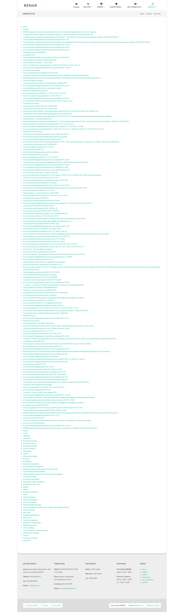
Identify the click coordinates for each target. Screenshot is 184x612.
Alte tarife (26, 512)
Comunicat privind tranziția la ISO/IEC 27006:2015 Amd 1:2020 (46, 328)
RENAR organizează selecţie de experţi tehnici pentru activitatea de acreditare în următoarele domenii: (60, 428)
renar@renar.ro (33, 585)
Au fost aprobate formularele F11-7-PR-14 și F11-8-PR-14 (44, 93)
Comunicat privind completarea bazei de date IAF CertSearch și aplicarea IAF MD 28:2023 (56, 382)
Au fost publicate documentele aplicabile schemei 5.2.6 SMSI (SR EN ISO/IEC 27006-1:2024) (57, 344)
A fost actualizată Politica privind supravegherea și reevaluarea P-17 (47, 221)
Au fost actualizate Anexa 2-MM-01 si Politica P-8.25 (42, 369)
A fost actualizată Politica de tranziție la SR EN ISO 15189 (44, 241)
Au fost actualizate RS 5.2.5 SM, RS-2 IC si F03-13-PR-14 (43, 387)
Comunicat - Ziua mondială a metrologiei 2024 (40, 392)
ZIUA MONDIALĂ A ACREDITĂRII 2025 (38, 323)
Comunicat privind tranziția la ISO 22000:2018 (40, 144)
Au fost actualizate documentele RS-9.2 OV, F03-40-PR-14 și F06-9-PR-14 (50, 244)
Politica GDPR (56, 605)
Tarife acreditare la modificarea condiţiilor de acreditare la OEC (46, 507)
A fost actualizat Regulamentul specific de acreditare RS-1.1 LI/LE (47, 395)
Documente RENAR (30, 492)
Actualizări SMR (29, 55)
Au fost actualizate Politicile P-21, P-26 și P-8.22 (40, 157)
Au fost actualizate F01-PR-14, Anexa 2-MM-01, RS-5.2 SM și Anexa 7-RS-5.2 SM (53, 408)
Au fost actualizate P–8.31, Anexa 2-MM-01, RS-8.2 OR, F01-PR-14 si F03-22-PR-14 (54, 254)
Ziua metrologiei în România (33, 80)
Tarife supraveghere (30, 500)
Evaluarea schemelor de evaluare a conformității (40, 469)
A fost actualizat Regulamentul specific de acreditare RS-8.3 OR (46, 170)
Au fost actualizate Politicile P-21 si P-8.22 (38, 190)
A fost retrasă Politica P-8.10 (33, 418)
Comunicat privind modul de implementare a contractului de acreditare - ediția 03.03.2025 (55, 310)
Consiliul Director (29, 443)
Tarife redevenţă (29, 510)
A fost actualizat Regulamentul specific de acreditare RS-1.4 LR (46, 318)
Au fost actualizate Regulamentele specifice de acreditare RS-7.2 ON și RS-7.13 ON (53, 126)
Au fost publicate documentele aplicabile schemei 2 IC (42, 346)
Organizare (27, 451)
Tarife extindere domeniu (32, 505)
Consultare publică (30, 477)
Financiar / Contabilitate (32, 523)
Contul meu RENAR (31, 605)
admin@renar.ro (138, 605)
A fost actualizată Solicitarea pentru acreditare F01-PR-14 (44, 372)
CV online (44, 605)
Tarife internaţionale (30, 520)
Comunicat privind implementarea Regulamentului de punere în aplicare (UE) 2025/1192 (55, 188)
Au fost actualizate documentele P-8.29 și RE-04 (40, 73)
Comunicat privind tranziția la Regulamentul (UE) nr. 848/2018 (45, 313)
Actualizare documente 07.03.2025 (36, 405)
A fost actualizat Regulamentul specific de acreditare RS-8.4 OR (46, 98)
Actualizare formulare (31, 103)
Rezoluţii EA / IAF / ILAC (32, 484)
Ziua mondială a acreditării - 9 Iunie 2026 (37, 62)
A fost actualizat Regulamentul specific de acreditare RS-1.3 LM (46, 336)
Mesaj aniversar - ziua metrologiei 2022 (37, 119)
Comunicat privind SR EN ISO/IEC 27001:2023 (40, 106)
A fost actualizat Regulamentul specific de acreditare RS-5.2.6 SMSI (47, 257)
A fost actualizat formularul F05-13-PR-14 (38, 147)
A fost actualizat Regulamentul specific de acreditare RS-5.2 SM (46, 47)
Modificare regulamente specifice (35, 91)
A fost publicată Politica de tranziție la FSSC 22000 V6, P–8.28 (45, 167)
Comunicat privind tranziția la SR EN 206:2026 (40, 60)
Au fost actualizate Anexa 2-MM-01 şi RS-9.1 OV (41, 216)
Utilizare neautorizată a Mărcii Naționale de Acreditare (43, 474)
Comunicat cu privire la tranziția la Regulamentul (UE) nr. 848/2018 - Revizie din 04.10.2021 (56, 75)
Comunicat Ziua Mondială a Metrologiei (37, 385)
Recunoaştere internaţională (33, 466)
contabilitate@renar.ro (67, 588)
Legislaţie (26, 436)
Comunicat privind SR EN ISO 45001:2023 (38, 206)
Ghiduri (25, 487)
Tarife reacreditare (30, 502)
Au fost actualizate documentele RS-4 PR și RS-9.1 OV (42, 264)
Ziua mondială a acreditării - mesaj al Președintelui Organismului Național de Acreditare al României (59, 397)
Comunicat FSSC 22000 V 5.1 (33, 149)
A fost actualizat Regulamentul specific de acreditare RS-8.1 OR (46, 85)
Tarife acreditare (29, 497)
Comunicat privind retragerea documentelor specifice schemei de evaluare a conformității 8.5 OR (58, 34)
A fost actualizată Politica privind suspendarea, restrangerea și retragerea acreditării (53, 298)
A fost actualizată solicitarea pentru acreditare (40, 183)
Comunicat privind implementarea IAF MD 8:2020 (41, 200)
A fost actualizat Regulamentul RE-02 (36, 390)
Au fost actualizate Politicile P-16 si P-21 (38, 331)
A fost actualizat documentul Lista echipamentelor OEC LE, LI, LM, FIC (48, 124)
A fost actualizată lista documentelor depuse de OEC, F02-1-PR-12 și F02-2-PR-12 (53, 247)
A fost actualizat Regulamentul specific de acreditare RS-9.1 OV (46, 226)
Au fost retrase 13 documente (34, 423)
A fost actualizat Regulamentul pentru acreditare (40, 152)
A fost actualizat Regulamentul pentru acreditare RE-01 (43, 305)
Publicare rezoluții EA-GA (32, 131)
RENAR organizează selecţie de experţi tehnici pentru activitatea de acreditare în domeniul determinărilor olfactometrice (66, 351)
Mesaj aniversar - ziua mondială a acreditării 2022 (41, 193)
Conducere (27, 438)
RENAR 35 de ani (29, 316)
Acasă (142, 14)
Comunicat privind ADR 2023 (33, 341)
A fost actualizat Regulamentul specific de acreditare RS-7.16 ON (47, 45)
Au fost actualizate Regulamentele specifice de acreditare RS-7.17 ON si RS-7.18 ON (54, 359)
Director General (29, 448)
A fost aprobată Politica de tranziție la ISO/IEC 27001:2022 (44, 374)
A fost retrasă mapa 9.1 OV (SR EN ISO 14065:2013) (42, 229)
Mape (25, 489)
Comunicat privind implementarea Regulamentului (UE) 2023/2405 (47, 114)
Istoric (25, 433)
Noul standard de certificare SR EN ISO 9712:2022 (41, 272)
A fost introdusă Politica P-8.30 (34, 364)
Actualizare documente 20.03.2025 (36, 198)
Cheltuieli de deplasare (31, 515)
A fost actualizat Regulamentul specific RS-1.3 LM (41, 415)
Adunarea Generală (30, 441)
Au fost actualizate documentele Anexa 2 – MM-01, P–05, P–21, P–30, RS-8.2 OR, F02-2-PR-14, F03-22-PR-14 (63, 129)
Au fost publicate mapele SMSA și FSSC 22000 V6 (41, 211)
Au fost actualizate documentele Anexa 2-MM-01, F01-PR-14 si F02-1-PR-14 (51, 65)
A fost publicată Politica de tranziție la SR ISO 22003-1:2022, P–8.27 (48, 101)
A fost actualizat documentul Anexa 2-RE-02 (39, 252)
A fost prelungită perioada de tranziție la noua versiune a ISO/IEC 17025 (49, 400)
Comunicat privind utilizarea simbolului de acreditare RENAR (45, 379)
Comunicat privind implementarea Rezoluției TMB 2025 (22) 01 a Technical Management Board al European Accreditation (67, 116)
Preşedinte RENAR (30, 446)
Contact (149, 14)
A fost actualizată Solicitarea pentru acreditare (40, 275)
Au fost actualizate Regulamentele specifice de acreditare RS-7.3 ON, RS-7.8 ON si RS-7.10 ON (57, 203)
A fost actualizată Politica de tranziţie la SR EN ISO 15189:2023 (46, 57)
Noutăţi (25, 29)
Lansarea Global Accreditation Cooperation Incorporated (44, 262)
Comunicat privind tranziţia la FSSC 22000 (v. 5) (40, 208)
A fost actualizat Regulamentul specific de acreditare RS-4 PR (45, 377)
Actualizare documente (31, 70)
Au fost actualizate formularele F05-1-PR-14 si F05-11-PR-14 (45, 195)
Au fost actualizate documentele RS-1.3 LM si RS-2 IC (42, 96)
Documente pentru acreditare (34, 482)
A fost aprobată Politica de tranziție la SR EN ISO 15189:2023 (45, 293)
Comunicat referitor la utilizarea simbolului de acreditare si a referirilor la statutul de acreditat (57, 420)
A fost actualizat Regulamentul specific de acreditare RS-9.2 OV (46, 165)
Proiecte (26, 459)
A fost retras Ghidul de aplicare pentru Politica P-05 (42, 139)
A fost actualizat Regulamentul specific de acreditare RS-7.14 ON (47, 68)
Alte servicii (27, 517)
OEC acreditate (28, 528)
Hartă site (26, 540)
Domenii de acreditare (31, 464)
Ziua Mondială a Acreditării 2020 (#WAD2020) (40, 287)
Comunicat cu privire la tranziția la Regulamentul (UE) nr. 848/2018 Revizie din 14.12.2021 (55, 162)
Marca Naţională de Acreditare (34, 471)
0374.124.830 (154, 605)
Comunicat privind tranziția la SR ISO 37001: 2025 (41, 223)
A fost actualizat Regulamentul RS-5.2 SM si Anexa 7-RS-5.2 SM (46, 185)
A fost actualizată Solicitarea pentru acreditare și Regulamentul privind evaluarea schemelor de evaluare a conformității (66, 234)
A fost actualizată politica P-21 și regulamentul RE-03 (42, 303)
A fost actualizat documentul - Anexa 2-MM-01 (40, 172)
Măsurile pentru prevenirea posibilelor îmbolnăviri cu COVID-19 (46, 236)
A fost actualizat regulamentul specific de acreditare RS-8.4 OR (46, 134)
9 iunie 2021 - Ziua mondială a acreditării (37, 249)
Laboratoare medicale (31, 533)
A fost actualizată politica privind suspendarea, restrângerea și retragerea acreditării (53, 402)
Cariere (25, 454)
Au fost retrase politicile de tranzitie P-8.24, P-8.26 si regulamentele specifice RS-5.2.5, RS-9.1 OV (58, 326)
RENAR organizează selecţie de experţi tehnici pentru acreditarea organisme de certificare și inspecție (59, 32)
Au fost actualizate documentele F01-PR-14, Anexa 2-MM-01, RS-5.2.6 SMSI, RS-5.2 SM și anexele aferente (62, 175)
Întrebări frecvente (30, 525)
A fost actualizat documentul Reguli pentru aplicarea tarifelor (45, 137)
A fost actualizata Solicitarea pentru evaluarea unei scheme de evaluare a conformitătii (54, 218)
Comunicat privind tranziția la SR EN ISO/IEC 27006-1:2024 (45, 410)
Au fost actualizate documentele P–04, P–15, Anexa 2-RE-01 (45, 231)
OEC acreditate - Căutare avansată (35, 530)
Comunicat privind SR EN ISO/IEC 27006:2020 (40, 277)
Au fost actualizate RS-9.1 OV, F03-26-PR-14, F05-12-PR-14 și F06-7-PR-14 (51, 308)
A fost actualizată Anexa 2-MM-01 (36, 154)
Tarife (25, 494)
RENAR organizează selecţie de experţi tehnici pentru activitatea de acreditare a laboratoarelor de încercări (62, 78)
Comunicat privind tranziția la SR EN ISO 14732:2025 (42, 280)
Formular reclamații (30, 538)
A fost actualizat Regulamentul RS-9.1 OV (38, 259)
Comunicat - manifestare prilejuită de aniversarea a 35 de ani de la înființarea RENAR (53, 285)
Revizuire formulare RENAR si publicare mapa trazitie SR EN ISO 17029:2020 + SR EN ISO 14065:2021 (60, 111)
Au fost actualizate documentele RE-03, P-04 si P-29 (42, 333)
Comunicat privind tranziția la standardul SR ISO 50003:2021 (45, 83)
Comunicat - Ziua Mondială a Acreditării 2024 (39, 290)
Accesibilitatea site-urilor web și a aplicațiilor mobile (42, 88)
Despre (25, 431)
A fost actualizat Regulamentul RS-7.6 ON (38, 367)
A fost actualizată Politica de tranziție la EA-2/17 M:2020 (44, 239)
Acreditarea (27, 461)
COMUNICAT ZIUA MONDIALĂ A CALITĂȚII (40, 177)
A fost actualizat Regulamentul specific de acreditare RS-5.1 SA (46, 39)
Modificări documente (31, 321)
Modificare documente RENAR (34, 52)
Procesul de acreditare (31, 479)
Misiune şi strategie (30, 456)
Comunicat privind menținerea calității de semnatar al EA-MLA (45, 180)
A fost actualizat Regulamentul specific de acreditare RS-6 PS (45, 213)
